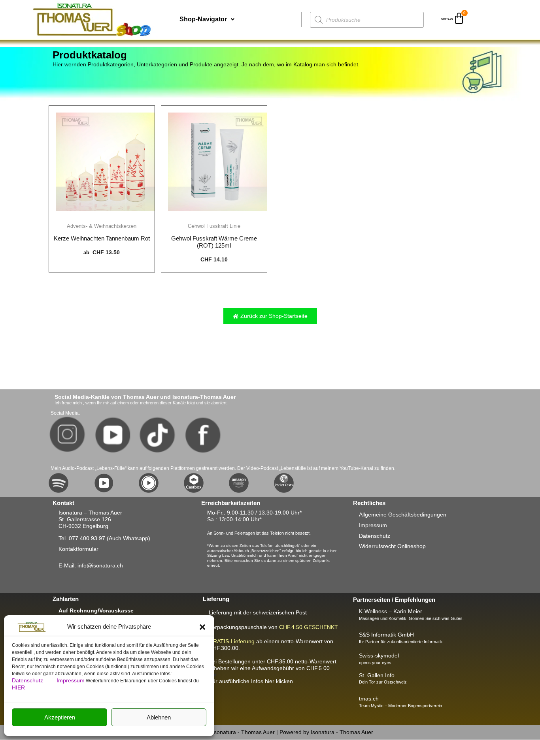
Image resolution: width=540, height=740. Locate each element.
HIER (18, 687)
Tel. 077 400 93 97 (82, 538)
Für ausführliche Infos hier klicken (251, 681)
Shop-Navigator (203, 19)
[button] (202, 627)
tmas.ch (369, 698)
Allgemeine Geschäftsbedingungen (402, 514)
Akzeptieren (59, 717)
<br (272, 668)
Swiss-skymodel (379, 655)
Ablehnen (159, 717)
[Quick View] (101, 215)
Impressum (71, 680)
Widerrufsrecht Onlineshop (392, 546)
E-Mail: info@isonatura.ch (91, 565)
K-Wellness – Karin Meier (390, 611)
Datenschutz (28, 680)
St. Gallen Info (377, 675)
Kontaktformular (78, 549)
